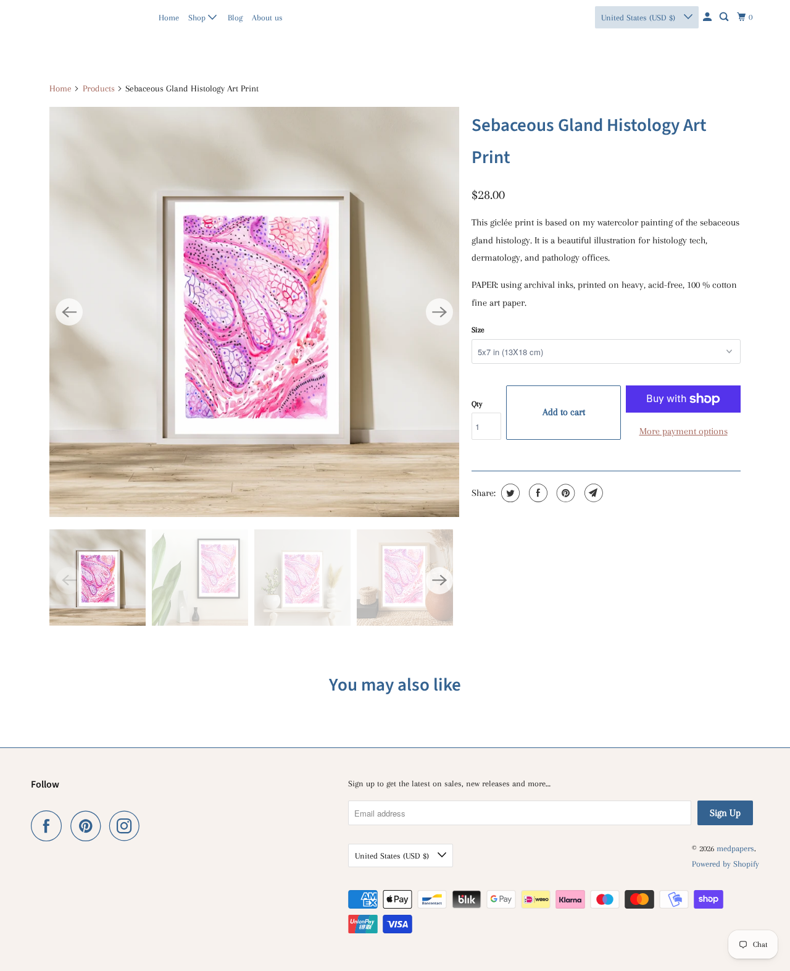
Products (99, 88)
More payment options (683, 431)
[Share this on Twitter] (509, 493)
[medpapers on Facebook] (49, 825)
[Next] (439, 312)
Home (169, 17)
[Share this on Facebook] (536, 493)
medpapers (58, 17)
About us (267, 17)
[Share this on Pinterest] (564, 493)
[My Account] (708, 17)
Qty (477, 404)
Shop (198, 17)
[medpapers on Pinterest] (88, 825)
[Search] (725, 17)
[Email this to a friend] (592, 493)
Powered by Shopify (725, 863)
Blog (235, 17)
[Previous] (69, 312)
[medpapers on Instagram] (127, 825)
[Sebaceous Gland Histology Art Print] (254, 312)
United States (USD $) (639, 17)
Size (478, 330)
